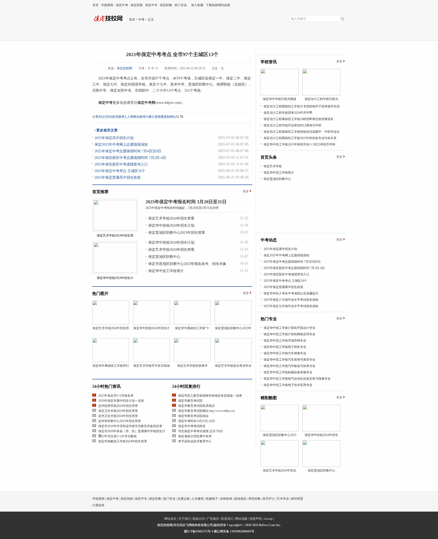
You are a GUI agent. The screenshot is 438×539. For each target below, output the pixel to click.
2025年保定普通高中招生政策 (118, 177)
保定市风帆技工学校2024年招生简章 (122, 441)
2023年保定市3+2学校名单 (116, 395)
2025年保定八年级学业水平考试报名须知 (291, 299)
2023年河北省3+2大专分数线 (117, 436)
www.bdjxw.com (168, 103)
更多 (246, 191)
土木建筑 (198, 498)
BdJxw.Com (267, 525)
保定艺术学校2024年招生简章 (171, 218)
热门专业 (181, 5)
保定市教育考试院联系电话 (196, 406)
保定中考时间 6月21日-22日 (196, 421)
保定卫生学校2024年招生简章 (118, 411)
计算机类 (98, 505)
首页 (96, 5)
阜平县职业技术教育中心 (195, 441)
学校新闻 (107, 5)
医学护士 (269, 498)
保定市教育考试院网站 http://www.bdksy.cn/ (206, 411)
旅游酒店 (240, 498)
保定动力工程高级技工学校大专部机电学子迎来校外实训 (302, 106)
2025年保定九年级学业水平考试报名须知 (291, 306)
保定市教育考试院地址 (193, 416)
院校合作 (199, 518)
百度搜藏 (158, 117)
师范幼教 (254, 498)
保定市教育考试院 (190, 400)
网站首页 (170, 518)
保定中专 (151, 5)
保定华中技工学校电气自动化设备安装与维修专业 (297, 378)
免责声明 (255, 518)
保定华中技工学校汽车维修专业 (285, 353)
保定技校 (137, 5)
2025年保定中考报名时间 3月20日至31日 (186, 201)
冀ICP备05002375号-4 (198, 531)
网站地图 (241, 518)
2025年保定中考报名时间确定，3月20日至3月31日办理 (181, 208)
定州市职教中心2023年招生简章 (119, 421)
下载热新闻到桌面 (218, 5)
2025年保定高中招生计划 (114, 138)
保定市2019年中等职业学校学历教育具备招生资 (130, 426)
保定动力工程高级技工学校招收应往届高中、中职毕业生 (302, 131)
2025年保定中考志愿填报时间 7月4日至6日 (128, 151)
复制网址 (170, 117)
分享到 (96, 117)
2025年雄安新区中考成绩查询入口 (121, 164)
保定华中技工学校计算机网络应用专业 (289, 334)
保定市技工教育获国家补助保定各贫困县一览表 (210, 395)
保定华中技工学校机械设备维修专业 (288, 372)
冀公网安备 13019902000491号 (234, 531)
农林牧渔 (226, 498)
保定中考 (122, 5)
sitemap (268, 518)
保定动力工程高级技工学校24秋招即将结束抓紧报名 (299, 119)
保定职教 (166, 5)
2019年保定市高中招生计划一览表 (121, 400)
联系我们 (227, 518)
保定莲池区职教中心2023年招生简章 (176, 232)
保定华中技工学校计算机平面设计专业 (289, 328)
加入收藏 (197, 5)
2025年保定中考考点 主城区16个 (120, 171)
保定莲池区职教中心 (164, 257)
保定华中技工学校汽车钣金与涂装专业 (289, 366)
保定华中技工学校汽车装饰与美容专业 (289, 359)
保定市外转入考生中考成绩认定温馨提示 (291, 293)
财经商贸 (297, 498)
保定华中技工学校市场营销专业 (285, 340)
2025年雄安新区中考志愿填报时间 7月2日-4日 (130, 158)
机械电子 (212, 498)
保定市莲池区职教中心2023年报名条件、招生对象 (187, 264)
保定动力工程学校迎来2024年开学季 (288, 112)
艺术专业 (283, 498)
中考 (141, 19)
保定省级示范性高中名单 (195, 436)
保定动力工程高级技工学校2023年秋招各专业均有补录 (300, 138)
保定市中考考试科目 (192, 426)
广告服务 (213, 518)
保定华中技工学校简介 (166, 271)
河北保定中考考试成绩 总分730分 (200, 431)
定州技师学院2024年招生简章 (118, 406)
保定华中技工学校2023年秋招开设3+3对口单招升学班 (299, 144)
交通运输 (183, 498)
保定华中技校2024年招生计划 (171, 225)
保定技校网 (124, 68)
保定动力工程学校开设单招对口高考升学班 (292, 125)
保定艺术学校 (273, 166)
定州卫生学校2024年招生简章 (118, 416)
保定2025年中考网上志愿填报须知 (121, 144)
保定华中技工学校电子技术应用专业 (288, 385)
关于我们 (184, 518)
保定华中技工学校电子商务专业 (285, 347)
